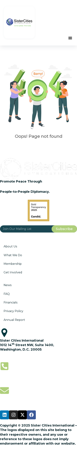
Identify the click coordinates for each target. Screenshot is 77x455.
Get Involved (13, 272)
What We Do (13, 255)
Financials (10, 302)
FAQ (7, 294)
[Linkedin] (4, 414)
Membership (13, 263)
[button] (70, 38)
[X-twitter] (22, 414)
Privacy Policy (13, 311)
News (7, 285)
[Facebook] (31, 414)
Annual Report (14, 320)
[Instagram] (13, 414)
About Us (10, 246)
